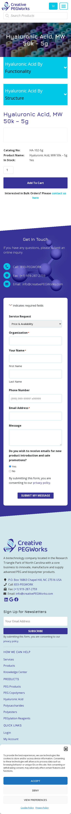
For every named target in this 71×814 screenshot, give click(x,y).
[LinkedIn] (6, 599)
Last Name (15, 381)
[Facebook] (16, 599)
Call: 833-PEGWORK (27, 267)
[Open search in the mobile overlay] (35, 15)
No (13, 471)
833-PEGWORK (23, 584)
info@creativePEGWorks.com (34, 594)
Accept (35, 781)
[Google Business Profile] (11, 599)
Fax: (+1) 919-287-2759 (29, 276)
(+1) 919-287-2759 (25, 589)
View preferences (35, 800)
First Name (15, 366)
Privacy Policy (42, 807)
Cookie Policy (27, 807)
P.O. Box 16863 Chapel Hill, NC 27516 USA (35, 580)
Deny (35, 790)
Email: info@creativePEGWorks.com (38, 284)
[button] (66, 748)
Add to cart (35, 183)
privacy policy (41, 483)
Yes (14, 466)
